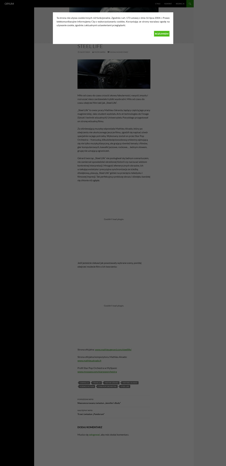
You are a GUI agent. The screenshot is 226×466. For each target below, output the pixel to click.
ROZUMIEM (162, 33)
